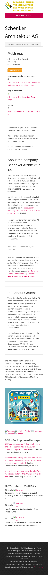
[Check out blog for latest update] (18, 433)
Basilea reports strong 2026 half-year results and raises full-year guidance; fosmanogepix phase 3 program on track (23, 460)
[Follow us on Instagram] (37, 431)
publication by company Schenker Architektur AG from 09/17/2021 (24, 210)
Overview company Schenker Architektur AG (23, 44)
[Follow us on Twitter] (23, 431)
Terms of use (38, 567)
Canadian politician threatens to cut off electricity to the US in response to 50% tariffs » (24, 495)
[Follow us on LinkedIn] (9, 433)
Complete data (15, 70)
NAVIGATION (23, 15)
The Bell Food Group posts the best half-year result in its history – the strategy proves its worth (23, 474)
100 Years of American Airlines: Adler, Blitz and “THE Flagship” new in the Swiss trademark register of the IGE (22, 447)
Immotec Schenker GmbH (24, 276)
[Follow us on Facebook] (10, 431)
